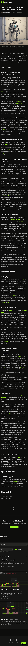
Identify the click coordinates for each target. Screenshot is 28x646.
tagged (15, 481)
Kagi (2, 77)
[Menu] (25, 2)
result (18, 250)
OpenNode (19, 103)
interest (6, 341)
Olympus (3, 302)
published (11, 310)
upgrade (18, 457)
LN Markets (23, 367)
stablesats (20, 356)
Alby (4, 129)
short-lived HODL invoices (8, 196)
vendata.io (21, 221)
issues (6, 144)
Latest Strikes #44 (15, 219)
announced (12, 295)
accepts (19, 101)
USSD (10, 413)
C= (8, 302)
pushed (8, 149)
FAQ (2, 91)
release (22, 279)
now (20, 166)
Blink (5, 367)
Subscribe (14, 527)
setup (2, 153)
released (6, 353)
